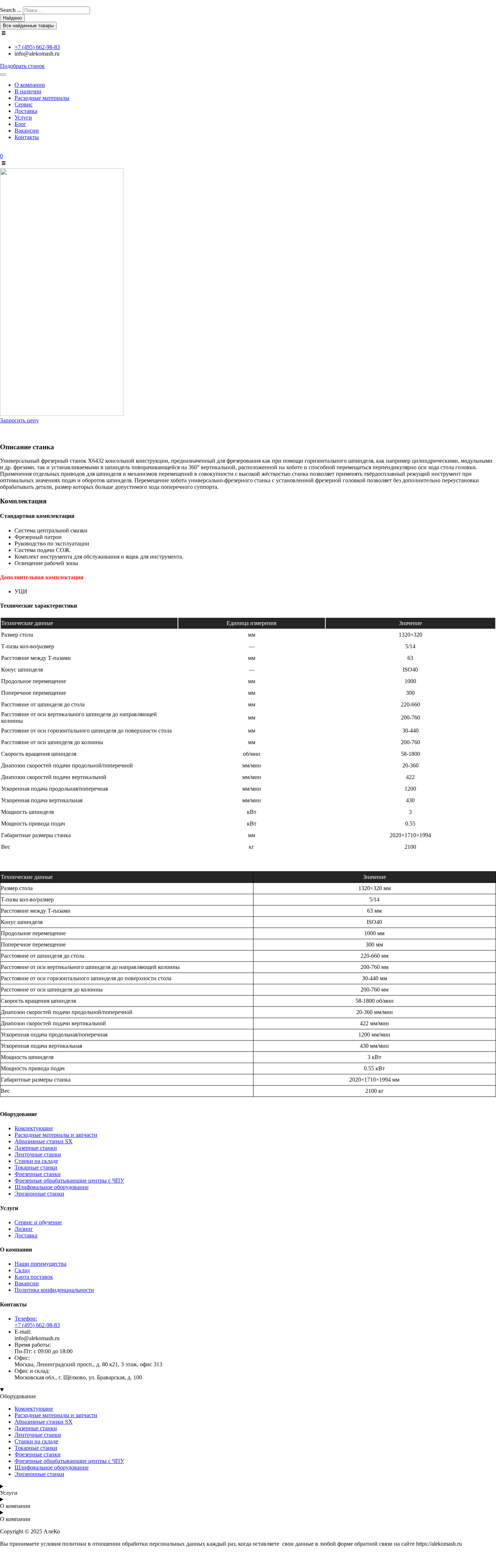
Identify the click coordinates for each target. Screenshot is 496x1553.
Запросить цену (19, 420)
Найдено (12, 18)
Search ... (10, 10)
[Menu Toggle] (3, 74)
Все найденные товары (28, 25)
